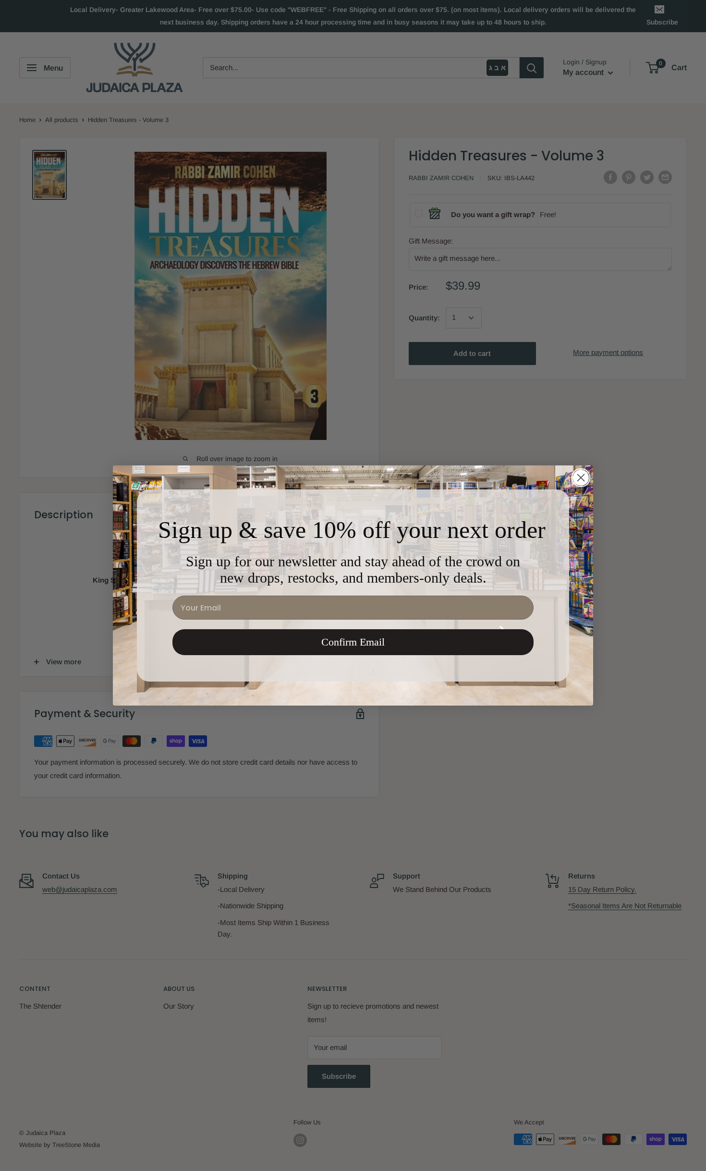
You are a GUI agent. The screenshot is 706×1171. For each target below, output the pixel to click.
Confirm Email (353, 642)
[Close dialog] (580, 477)
